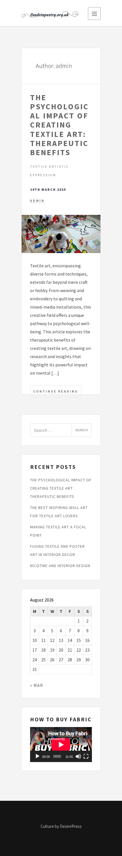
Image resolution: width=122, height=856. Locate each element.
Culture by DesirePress (61, 826)
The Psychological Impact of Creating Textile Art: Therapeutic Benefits (59, 124)
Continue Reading (55, 391)
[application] (61, 744)
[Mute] (78, 756)
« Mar (36, 685)
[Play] (37, 756)
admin (37, 200)
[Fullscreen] (86, 756)
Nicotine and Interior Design (60, 565)
